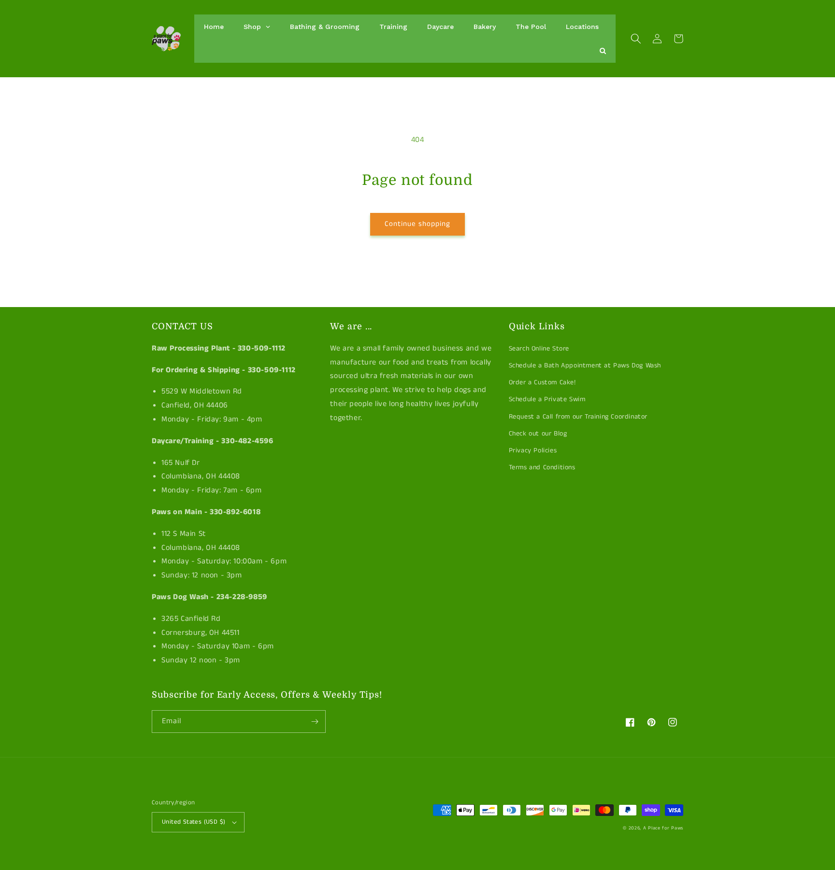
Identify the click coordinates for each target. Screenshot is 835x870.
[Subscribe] (314, 721)
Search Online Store (539, 348)
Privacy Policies (533, 450)
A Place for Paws (663, 828)
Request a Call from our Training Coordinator (578, 416)
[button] (636, 38)
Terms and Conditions (542, 467)
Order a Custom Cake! (542, 382)
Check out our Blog (538, 433)
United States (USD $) (193, 822)
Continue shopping (417, 224)
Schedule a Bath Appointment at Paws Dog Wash (585, 365)
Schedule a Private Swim (547, 399)
